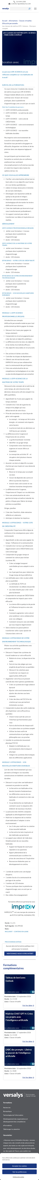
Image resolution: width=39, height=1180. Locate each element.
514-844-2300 (21, 1)
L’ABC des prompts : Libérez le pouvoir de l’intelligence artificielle (19, 1052)
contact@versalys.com (21, 4)
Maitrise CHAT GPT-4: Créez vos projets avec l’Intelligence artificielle (19, 1016)
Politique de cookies (18, 1177)
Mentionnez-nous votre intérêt (20, 953)
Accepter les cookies (19, 1166)
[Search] (29, 8)
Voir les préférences (19, 1172)
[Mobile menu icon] (35, 8)
